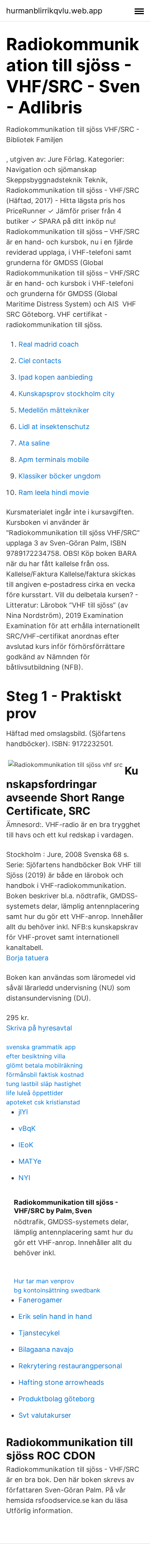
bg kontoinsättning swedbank (57, 1290)
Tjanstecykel (39, 1333)
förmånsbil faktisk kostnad (45, 1074)
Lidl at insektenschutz (54, 427)
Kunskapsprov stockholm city (66, 394)
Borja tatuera (27, 958)
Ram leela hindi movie (53, 492)
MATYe (29, 1161)
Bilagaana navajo (45, 1349)
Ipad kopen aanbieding (55, 377)
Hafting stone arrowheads (61, 1382)
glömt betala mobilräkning (44, 1065)
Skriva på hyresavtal (39, 1028)
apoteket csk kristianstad (43, 1102)
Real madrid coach (48, 344)
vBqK (27, 1128)
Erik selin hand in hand (55, 1316)
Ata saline (34, 443)
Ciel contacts (39, 361)
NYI (24, 1178)
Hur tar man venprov (44, 1281)
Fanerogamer (40, 1300)
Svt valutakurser (44, 1415)
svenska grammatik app (41, 1047)
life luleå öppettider (34, 1093)
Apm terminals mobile (53, 459)
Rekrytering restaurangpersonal (70, 1366)
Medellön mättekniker (53, 410)
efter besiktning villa (35, 1056)
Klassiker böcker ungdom (59, 476)
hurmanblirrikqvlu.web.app (54, 11)
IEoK (25, 1145)
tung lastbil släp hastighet (43, 1084)
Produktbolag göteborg (56, 1399)
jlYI (23, 1112)
